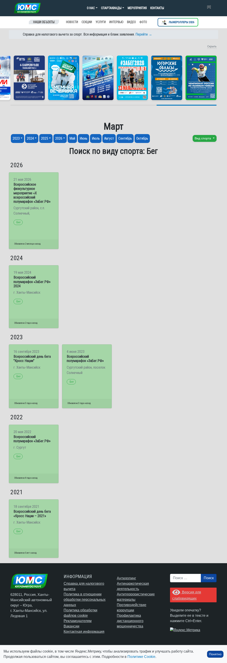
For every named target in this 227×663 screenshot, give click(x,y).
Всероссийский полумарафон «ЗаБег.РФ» (85, 358)
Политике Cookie (141, 657)
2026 (58, 138)
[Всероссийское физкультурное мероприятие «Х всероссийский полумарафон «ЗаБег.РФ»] (132, 78)
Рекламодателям (78, 621)
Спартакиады (111, 8)
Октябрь (142, 138)
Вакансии (71, 626)
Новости (72, 22)
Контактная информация (84, 631)
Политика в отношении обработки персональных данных (85, 599)
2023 (16, 138)
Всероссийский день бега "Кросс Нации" (32, 358)
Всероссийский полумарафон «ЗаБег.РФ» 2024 (32, 281)
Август (109, 138)
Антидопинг (126, 578)
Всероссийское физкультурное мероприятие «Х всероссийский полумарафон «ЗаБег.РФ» (32, 193)
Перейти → (143, 34)
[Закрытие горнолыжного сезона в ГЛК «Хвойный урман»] (63, 78)
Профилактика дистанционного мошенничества (130, 621)
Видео (131, 22)
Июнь (83, 138)
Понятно (215, 654)
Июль (96, 138)
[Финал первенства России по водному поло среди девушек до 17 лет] (98, 78)
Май (72, 138)
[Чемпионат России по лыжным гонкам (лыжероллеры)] (201, 78)
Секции (87, 22)
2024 (30, 138)
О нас (91, 8)
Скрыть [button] (212, 46)
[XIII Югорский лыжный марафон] (29, 78)
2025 (44, 138)
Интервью (116, 22)
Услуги (101, 22)
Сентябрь (125, 138)
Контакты (157, 8)
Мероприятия (137, 8)
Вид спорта (203, 138)
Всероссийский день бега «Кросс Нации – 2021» (32, 513)
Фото (143, 22)
